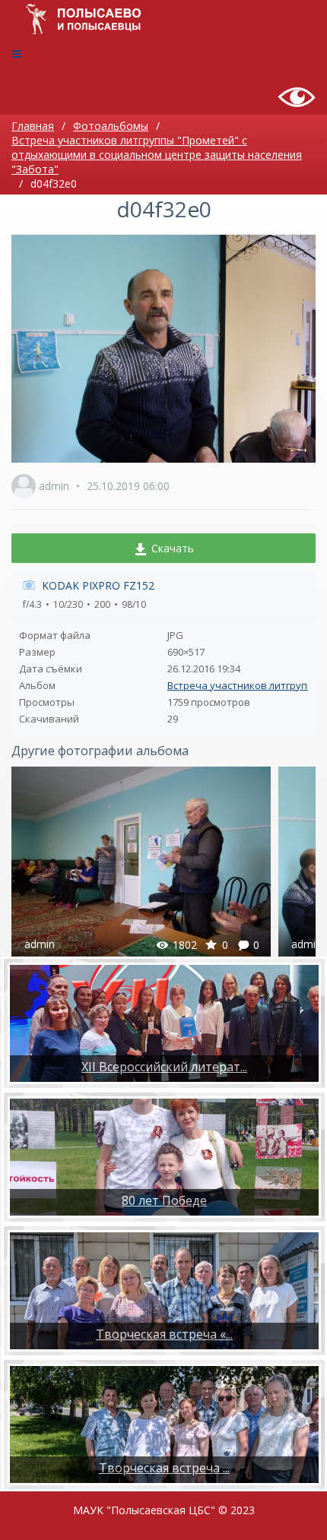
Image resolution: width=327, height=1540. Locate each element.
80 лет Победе (164, 1200)
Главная (32, 126)
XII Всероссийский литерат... (164, 1066)
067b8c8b (141, 863)
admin (54, 486)
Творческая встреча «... (164, 1334)
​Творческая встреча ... (164, 1467)
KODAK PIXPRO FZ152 (98, 585)
